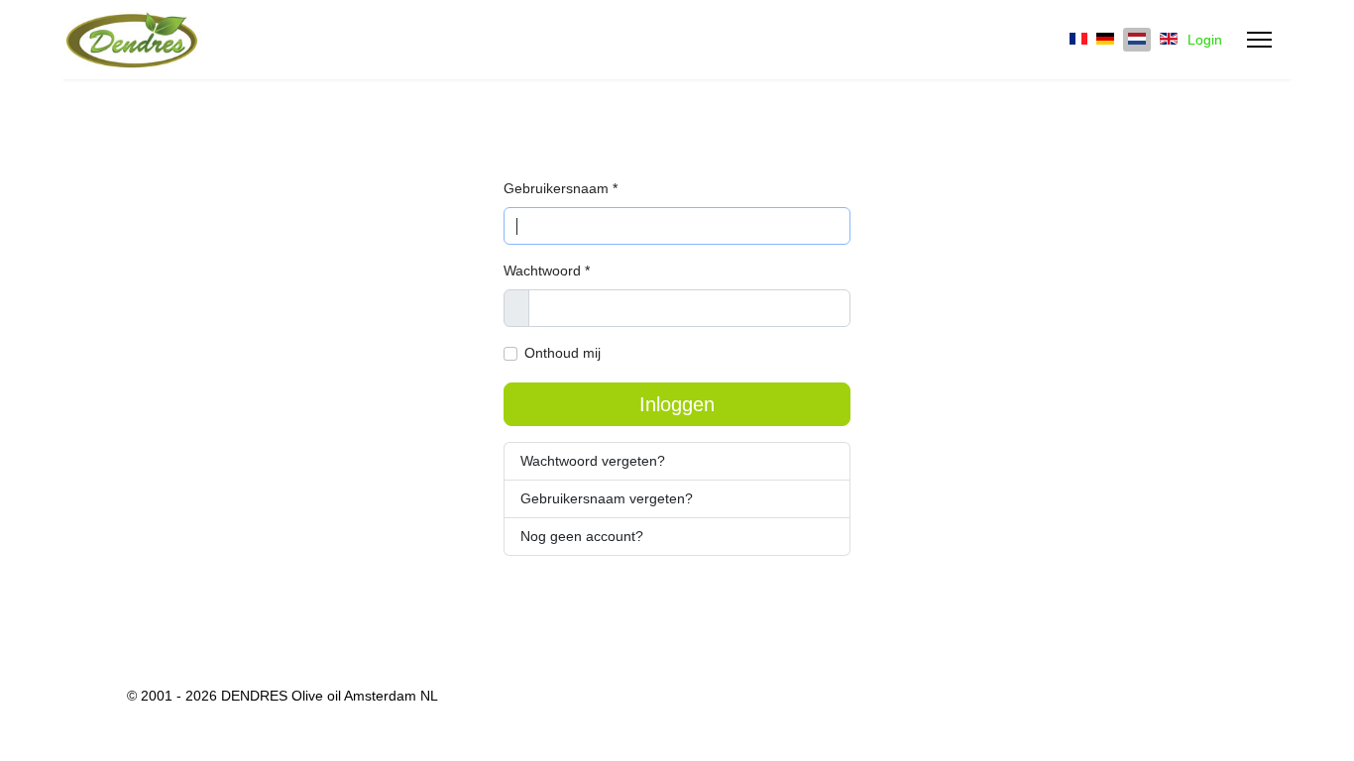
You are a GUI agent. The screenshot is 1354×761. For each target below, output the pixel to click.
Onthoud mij (562, 353)
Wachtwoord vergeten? (592, 461)
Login (1204, 40)
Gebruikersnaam (561, 188)
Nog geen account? (581, 536)
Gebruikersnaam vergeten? (606, 498)
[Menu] (1259, 39)
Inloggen (677, 404)
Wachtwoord (547, 270)
